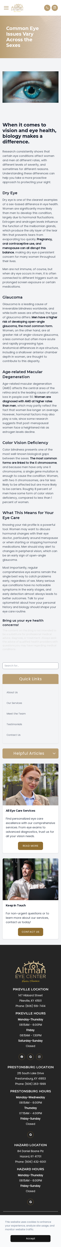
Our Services (14, 703)
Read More (30, 846)
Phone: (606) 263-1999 (30, 1084)
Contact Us (13, 735)
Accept (30, 1238)
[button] (6, 7)
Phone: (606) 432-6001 (30, 1162)
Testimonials (14, 724)
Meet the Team (16, 713)
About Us (12, 692)
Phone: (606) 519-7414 (31, 1006)
